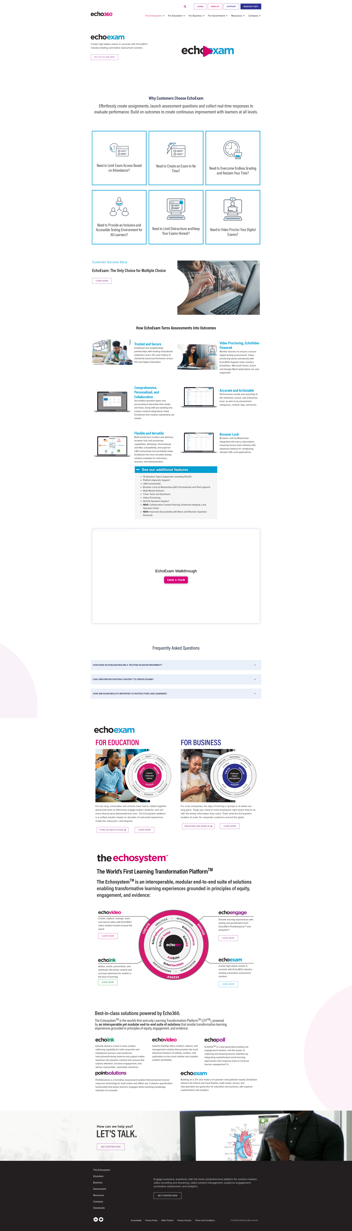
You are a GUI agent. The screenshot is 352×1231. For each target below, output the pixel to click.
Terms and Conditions (205, 1220)
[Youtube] (101, 1219)
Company (98, 1201)
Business (97, 1182)
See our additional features (165, 470)
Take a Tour (176, 580)
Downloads (99, 1208)
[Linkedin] (96, 1219)
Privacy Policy (151, 1220)
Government (99, 1189)
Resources (98, 1195)
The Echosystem (101, 1170)
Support (231, 6)
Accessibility (136, 1220)
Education (98, 1176)
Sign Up (215, 6)
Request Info (251, 6)
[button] (185, 7)
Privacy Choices (184, 1220)
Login (200, 6)
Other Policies (167, 1220)
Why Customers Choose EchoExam (176, 98)
